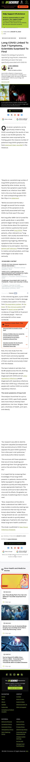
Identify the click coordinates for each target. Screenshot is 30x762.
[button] (26, 2)
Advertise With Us (21, 704)
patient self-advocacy (9, 248)
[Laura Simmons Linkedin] (9, 68)
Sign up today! (15, 688)
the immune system (15, 307)
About (3, 702)
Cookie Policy (20, 724)
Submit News (20, 702)
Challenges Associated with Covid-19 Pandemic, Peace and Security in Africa (15, 281)
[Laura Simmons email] (12, 68)
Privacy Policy (20, 727)
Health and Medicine (10, 38)
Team (3, 699)
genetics (8, 654)
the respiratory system (13, 304)
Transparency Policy (7, 729)
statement (15, 198)
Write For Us (20, 699)
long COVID (18, 230)
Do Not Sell (19, 741)
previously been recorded (14, 145)
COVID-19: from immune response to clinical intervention (14, 265)
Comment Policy (6, 727)
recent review (13, 309)
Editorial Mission (7, 722)
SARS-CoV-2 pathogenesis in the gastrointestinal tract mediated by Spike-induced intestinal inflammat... (15, 273)
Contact (18, 696)
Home (3, 696)
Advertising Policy (21, 729)
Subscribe (5, 707)
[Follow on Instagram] (14, 674)
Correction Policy (7, 724)
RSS (27, 751)
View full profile (5, 82)
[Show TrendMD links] (27, 293)
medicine (23, 38)
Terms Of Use (20, 722)
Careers (4, 704)
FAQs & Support (21, 707)
